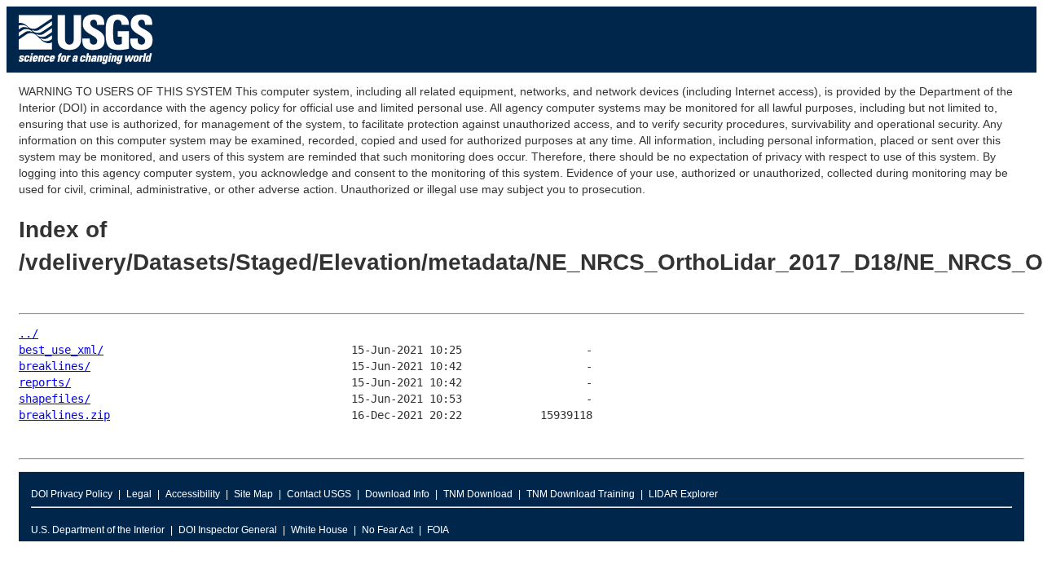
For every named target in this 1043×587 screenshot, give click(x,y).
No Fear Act (387, 530)
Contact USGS (319, 494)
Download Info (397, 494)
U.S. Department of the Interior (98, 530)
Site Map (253, 494)
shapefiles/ (54, 398)
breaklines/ (54, 366)
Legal (139, 494)
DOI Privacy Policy (71, 494)
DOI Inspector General (227, 530)
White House (319, 530)
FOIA (438, 530)
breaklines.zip (64, 414)
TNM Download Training (580, 494)
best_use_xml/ (61, 349)
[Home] (86, 68)
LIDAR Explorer (683, 494)
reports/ (45, 382)
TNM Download (478, 494)
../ (28, 333)
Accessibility (192, 494)
